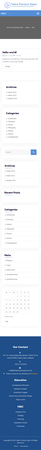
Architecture (12, 118)
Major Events (20, 399)
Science (10, 134)
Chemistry (11, 121)
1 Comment (18, 55)
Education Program (20, 389)
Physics (10, 131)
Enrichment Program (21, 392)
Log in (8, 265)
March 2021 (12, 95)
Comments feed (12, 274)
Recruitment (24, 446)
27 (10, 312)
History (10, 125)
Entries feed (10, 270)
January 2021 (12, 98)
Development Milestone (20, 385)
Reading (20, 415)
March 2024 (12, 92)
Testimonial (20, 426)
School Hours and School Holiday (20, 396)
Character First (21, 412)
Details (7, 66)
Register (9, 260)
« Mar (6, 321)
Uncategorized (13, 137)
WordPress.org (11, 279)
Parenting (20, 419)
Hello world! (9, 52)
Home (27, 27)
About (16, 446)
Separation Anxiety (20, 423)
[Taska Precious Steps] (20, 5)
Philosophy (12, 128)
